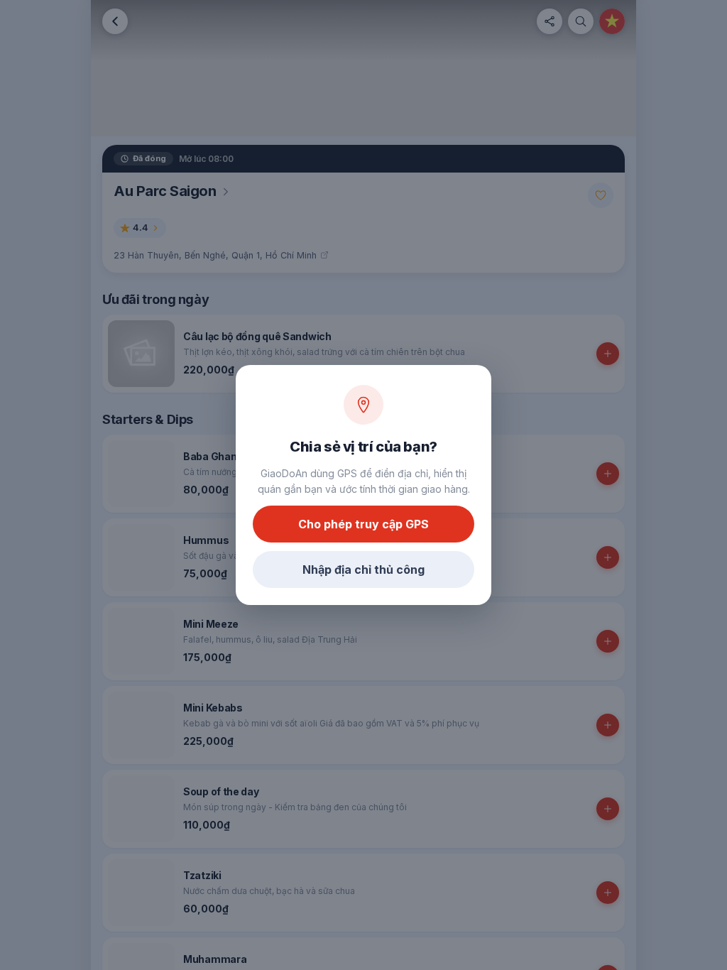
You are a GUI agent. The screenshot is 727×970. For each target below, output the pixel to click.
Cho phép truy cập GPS (363, 524)
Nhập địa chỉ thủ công (363, 569)
